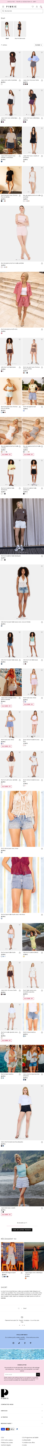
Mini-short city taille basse (8, 367)
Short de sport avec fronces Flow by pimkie (9, 196)
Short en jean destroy (29, 1032)
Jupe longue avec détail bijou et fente (34, 1273)
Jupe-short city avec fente (31, 80)
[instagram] (13, 1343)
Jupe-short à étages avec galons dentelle (8, 698)
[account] (37, 6)
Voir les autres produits (22, 1230)
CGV (2, 1437)
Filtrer (37, 45)
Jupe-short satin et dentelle (9, 80)
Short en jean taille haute (8, 952)
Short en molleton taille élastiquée (7, 489)
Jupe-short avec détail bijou (9, 118)
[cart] (20, 80)
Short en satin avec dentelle (9, 780)
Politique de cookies (7, 1442)
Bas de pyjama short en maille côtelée (9, 447)
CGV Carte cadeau (7, 1440)
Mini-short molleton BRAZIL (30, 952)
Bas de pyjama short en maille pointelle (32, 196)
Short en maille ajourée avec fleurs (9, 1033)
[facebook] (25, 1343)
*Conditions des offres (28, 1442)
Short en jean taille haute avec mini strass (13, 914)
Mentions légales (6, 1445)
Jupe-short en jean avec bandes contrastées (8, 156)
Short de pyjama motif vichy (9, 329)
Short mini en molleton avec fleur (31, 740)
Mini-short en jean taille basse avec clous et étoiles (15, 622)
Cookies (24, 1445)
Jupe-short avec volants (8, 1208)
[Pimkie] (11, 6)
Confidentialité (26, 1440)
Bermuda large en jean (9, 1272)
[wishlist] (33, 6)
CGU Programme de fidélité (30, 1437)
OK (38, 1374)
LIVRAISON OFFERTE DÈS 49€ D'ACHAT (22, 1)
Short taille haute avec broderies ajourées (29, 991)
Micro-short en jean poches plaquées (31, 1075)
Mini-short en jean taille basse (9, 660)
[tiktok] (19, 1343)
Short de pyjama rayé (29, 406)
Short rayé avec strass (29, 698)
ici (34, 1380)
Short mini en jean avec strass (9, 848)
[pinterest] (30, 1343)
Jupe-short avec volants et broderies (31, 156)
